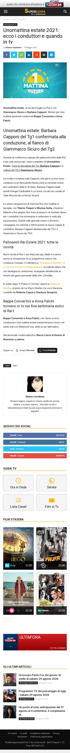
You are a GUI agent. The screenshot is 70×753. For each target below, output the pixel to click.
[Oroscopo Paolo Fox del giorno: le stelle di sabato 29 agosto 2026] (9, 679)
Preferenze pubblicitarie (41, 736)
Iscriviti (60, 455)
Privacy (56, 733)
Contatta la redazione (40, 733)
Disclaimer (22, 736)
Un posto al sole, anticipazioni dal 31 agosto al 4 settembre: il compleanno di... (42, 711)
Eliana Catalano (13, 47)
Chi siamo (12, 733)
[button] (65, 11)
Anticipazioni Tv (19, 19)
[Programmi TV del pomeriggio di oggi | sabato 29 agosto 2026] (9, 695)
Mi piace (60, 435)
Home (6, 19)
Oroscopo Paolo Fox (28, 683)
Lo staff (23, 733)
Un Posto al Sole (27, 719)
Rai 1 (15, 365)
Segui (61, 442)
